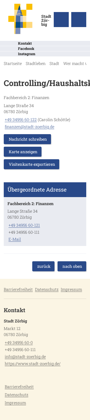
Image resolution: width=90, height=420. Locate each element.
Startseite (13, 63)
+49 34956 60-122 (20, 119)
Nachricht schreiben (28, 139)
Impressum (71, 289)
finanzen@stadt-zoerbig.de (29, 126)
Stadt (54, 63)
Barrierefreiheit (18, 289)
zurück (43, 266)
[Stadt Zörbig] (45, 343)
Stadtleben (36, 63)
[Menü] (78, 19)
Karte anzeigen (23, 151)
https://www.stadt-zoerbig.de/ (32, 363)
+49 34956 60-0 (18, 342)
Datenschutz (46, 289)
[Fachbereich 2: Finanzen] (45, 221)
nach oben (72, 266)
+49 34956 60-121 (24, 225)
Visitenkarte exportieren (32, 164)
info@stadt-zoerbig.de (25, 356)
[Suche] (61, 19)
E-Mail (14, 239)
